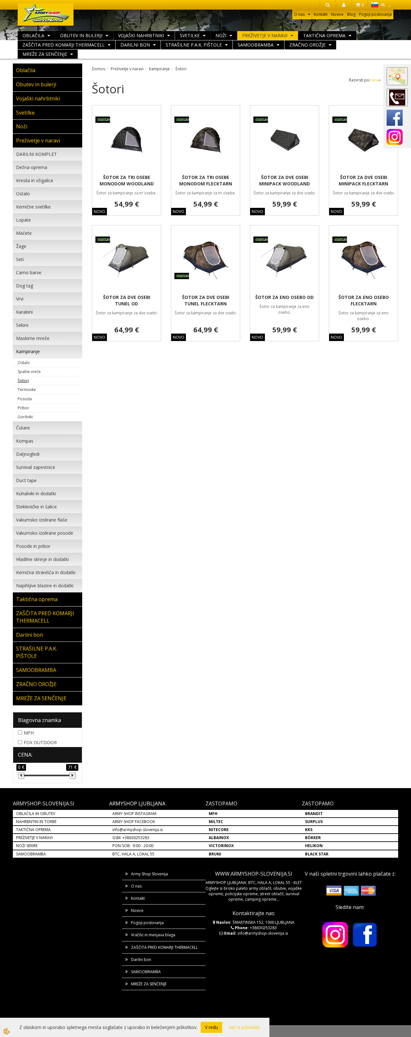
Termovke (27, 389)
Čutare (23, 428)
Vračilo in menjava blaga (153, 935)
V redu (211, 1027)
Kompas (24, 441)
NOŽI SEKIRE (27, 845)
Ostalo (23, 194)
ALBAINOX (219, 837)
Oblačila (33, 35)
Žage (21, 246)
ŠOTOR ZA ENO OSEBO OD (284, 297)
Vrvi (19, 299)
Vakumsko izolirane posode (44, 533)
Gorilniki (25, 417)
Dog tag (24, 286)
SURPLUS (314, 821)
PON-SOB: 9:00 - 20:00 (132, 845)
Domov (98, 69)
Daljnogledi (27, 454)
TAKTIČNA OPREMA (33, 829)
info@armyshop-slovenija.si (137, 829)
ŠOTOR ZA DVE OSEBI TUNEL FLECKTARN (205, 300)
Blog (351, 14)
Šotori (23, 380)
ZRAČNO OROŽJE (307, 45)
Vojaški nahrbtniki (141, 35)
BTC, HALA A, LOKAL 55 (133, 854)
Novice (337, 14)
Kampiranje (28, 351)
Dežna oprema (31, 167)
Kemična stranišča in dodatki (45, 572)
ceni (374, 80)
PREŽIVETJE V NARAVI (34, 837)
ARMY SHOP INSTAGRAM (134, 813)
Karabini (24, 312)
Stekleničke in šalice (36, 507)
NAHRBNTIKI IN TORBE (36, 821)
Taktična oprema (324, 35)
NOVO (99, 211)
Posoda (25, 399)
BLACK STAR (316, 854)
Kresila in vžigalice (34, 180)
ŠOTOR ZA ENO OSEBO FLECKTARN (363, 300)
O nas (299, 14)
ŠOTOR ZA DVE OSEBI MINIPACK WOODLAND (284, 180)
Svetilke (190, 35)
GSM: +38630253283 (130, 837)
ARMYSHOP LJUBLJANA (137, 803)
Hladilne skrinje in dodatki (42, 559)
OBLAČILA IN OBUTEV (35, 813)
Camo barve (28, 272)
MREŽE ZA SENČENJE (44, 54)
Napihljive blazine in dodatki (45, 585)
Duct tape (26, 480)
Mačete (24, 233)
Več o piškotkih (244, 1027)
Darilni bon (135, 45)
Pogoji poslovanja (375, 14)
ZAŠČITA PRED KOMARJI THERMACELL (63, 45)
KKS (308, 829)
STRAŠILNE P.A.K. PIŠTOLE (194, 45)
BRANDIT (314, 813)
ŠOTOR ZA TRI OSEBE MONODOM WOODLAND (127, 180)
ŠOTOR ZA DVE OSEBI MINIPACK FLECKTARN (363, 180)
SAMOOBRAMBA (256, 45)
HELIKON (314, 845)
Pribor (23, 408)
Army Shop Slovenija (149, 874)
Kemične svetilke (33, 207)
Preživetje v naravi (264, 35)
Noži (220, 35)
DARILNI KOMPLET (36, 154)
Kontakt (321, 14)
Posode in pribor (33, 546)
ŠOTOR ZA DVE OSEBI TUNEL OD (126, 300)
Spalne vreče (29, 371)
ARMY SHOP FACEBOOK (133, 821)
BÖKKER (313, 837)
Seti (20, 259)
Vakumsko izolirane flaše (41, 520)
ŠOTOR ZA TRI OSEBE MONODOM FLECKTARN (205, 180)
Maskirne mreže (32, 338)
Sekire (22, 325)
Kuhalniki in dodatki (36, 493)
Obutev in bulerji (81, 35)
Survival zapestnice (35, 467)
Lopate (23, 220)
